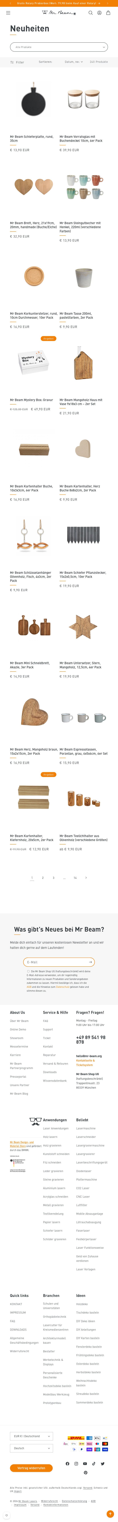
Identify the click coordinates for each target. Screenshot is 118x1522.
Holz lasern (50, 1137)
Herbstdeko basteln (88, 1372)
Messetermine (19, 1046)
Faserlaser (83, 1230)
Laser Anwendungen (56, 1128)
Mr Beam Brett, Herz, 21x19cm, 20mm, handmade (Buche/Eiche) (33, 225)
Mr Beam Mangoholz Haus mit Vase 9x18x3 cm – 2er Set (81, 402)
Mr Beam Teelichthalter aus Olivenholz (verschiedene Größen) (84, 838)
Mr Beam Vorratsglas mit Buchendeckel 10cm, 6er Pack (81, 138)
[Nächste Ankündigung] (107, 3)
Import (18, 1491)
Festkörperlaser (86, 1239)
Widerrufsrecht (19, 1351)
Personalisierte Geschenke (52, 1375)
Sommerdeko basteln (89, 1402)
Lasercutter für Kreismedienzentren (55, 1327)
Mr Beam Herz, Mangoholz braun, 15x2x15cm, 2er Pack (34, 751)
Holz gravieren (52, 1145)
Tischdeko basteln (87, 1312)
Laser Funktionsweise (90, 1247)
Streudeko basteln (87, 1394)
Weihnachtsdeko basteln (86, 1383)
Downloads (50, 1072)
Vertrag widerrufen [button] (31, 1467)
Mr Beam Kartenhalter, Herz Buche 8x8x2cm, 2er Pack (80, 488)
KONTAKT (16, 1304)
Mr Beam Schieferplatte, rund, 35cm (31, 138)
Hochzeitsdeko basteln (57, 1386)
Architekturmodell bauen (54, 1340)
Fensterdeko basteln (89, 1346)
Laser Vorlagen (85, 1269)
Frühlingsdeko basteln (90, 1355)
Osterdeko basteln (87, 1364)
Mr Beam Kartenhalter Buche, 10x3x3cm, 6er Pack (31, 488)
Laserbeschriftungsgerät (91, 1162)
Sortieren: (45, 62)
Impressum (20, 1504)
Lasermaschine (86, 1128)
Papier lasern (51, 1222)
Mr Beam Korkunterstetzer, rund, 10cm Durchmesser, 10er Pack (34, 315)
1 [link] (32, 877)
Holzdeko (82, 1304)
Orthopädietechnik (54, 1316)
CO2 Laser (82, 1188)
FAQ (45, 1021)
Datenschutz (62, 986)
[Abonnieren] (90, 962)
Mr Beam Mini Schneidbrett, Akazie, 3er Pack (30, 665)
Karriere (15, 1055)
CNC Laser (83, 1196)
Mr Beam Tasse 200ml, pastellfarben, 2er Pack (76, 315)
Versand (87, 1487)
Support (48, 1029)
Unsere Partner (19, 1085)
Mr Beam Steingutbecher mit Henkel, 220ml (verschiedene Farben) (80, 227)
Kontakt (48, 1046)
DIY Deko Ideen (85, 1321)
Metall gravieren (53, 1205)
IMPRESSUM (18, 1312)
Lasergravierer (85, 1154)
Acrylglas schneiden (55, 1196)
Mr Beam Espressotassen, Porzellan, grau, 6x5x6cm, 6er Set (84, 751)
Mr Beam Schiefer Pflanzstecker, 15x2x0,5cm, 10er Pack (83, 574)
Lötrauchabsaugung (88, 1222)
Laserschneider (86, 1137)
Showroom (16, 1038)
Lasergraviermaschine (90, 1145)
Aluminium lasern (54, 1188)
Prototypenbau (52, 1403)
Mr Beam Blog (19, 1093)
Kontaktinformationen (55, 1504)
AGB (29, 986)
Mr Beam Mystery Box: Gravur (31, 400)
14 (75, 878)
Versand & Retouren (55, 1063)
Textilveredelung (53, 1213)
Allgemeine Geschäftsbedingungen (24, 1340)
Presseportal (18, 1076)
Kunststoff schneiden (56, 1154)
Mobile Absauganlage (89, 1213)
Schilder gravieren (54, 1239)
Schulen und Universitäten (51, 1306)
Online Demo (18, 1029)
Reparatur (49, 1055)
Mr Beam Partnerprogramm (21, 1066)
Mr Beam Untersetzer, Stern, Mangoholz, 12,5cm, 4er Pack (80, 665)
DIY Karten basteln (88, 1338)
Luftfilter (81, 1205)
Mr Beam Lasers (27, 1501)
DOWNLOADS (18, 1329)
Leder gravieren (53, 1171)
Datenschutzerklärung (74, 1500)
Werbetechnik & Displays (53, 1362)
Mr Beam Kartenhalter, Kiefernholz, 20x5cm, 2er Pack (31, 838)
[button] (8, 12)
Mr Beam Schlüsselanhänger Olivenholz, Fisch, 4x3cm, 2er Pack (30, 576)
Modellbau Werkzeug (56, 1394)
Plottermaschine (86, 1179)
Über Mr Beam (19, 1021)
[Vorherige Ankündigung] (10, 3)
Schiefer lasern (52, 1230)
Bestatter (49, 1351)
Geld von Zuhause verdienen (87, 1258)
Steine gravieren (53, 1179)
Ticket (47, 1038)
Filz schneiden (52, 1162)
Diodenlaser (83, 1171)
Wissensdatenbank (55, 1080)
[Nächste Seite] (86, 877)
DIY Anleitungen (86, 1329)
